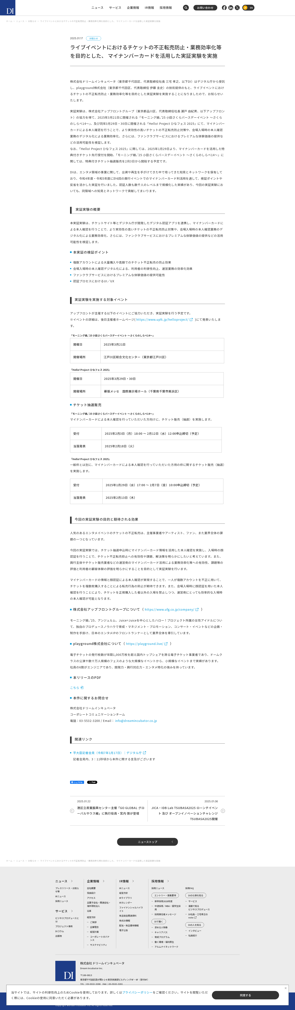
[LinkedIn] (230, 7)
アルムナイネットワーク (166, 946)
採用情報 (166, 7)
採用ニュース (61, 901)
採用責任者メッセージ (165, 914)
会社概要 (91, 888)
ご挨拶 (93, 922)
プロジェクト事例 (64, 926)
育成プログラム (162, 937)
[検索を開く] (186, 8)
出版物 (58, 935)
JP (245, 7)
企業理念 (94, 927)
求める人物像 (161, 927)
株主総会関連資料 (127, 915)
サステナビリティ (98, 944)
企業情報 (133, 7)
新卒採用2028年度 (163, 901)
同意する (245, 995)
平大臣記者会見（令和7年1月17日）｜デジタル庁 (107, 753)
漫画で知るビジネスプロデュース (199, 907)
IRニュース (60, 896)
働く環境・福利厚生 (164, 941)
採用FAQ (189, 888)
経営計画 (94, 931)
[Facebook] (224, 7)
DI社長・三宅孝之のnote (198, 916)
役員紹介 (91, 892)
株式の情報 (124, 920)
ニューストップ (147, 842)
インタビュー (194, 930)
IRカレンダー (125, 902)
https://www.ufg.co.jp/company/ (170, 609)
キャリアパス (161, 932)
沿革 (89, 910)
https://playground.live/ (144, 644)
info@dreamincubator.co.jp (136, 721)
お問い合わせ (205, 8)
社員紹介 (192, 935)
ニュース (97, 7)
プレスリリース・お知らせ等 (67, 889)
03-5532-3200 (93, 984)
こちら (74, 687)
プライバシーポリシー (137, 992)
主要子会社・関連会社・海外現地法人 (99, 904)
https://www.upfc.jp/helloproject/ (162, 319)
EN (251, 7)
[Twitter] (237, 7)
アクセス (91, 897)
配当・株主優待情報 (129, 925)
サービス (115, 7)
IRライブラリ (125, 897)
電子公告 (123, 930)
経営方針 (91, 917)
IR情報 (149, 7)
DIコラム (59, 931)
